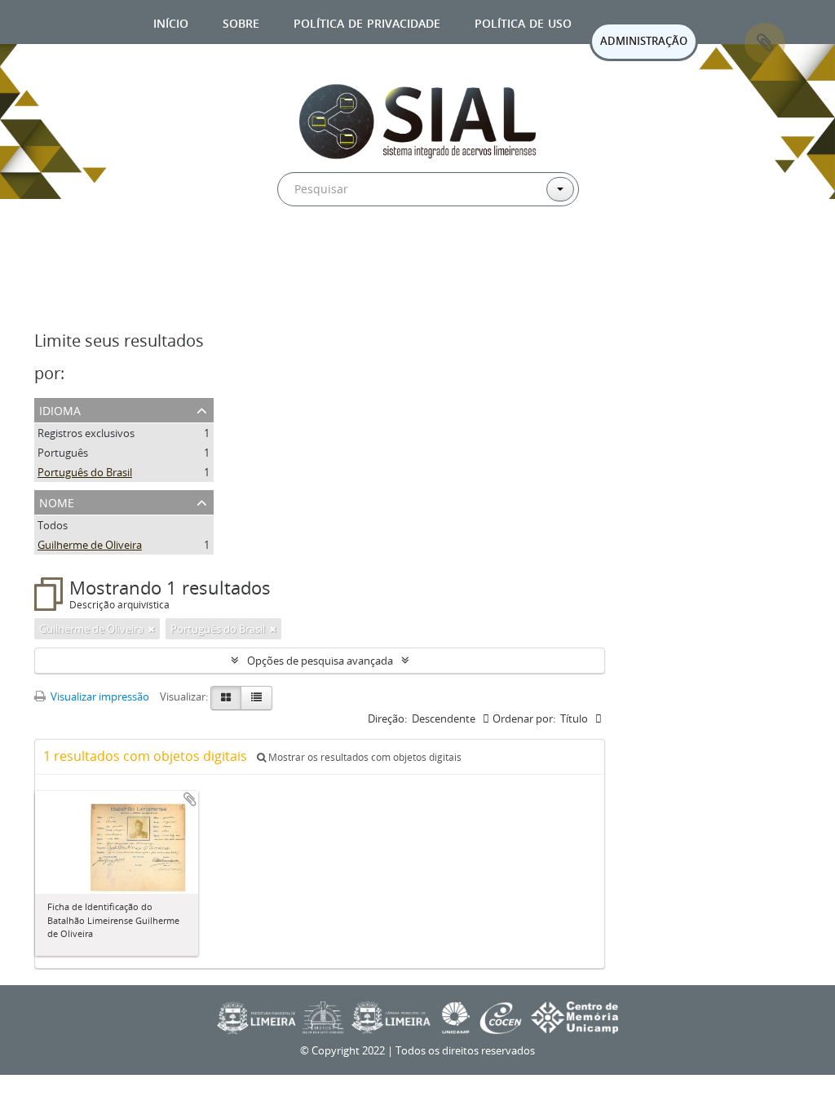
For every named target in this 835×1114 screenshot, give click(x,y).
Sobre (241, 22)
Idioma (60, 409)
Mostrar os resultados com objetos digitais (364, 757)
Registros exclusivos (86, 433)
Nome (56, 501)
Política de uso (523, 22)
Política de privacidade (367, 22)
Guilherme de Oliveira (90, 544)
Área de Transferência (764, 43)
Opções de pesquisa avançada (320, 660)
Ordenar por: (524, 718)
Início (170, 22)
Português (63, 452)
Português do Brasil (85, 472)
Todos (53, 525)
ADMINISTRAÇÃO (643, 40)
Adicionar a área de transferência (190, 799)
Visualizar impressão (98, 696)
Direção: (387, 718)
